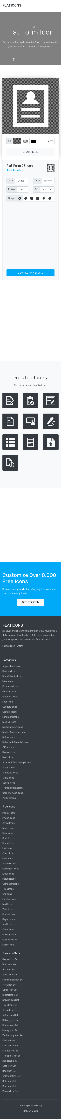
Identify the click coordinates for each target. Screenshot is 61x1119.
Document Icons (10, 868)
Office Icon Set (9, 990)
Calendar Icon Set (11, 1076)
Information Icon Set (12, 979)
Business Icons (10, 939)
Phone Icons (8, 818)
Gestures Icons (10, 712)
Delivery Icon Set (10, 1020)
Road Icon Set (9, 1060)
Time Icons (8, 889)
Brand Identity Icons (12, 676)
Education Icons (10, 686)
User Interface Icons (12, 793)
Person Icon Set (10, 1091)
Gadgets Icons (9, 706)
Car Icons (7, 894)
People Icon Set (10, 959)
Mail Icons (7, 904)
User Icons (7, 833)
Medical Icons (9, 722)
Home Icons (8, 843)
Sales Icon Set (9, 974)
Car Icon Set (8, 1040)
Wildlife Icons (9, 798)
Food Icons (7, 701)
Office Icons (8, 747)
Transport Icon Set (11, 1055)
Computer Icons (10, 884)
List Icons (7, 848)
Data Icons (7, 681)
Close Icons (8, 929)
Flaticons (11, 5)
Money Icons (8, 828)
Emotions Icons (10, 696)
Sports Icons (8, 782)
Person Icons (9, 878)
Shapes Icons (9, 767)
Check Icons (8, 853)
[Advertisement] (30, 234)
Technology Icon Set (12, 1035)
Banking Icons (9, 671)
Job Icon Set (8, 969)
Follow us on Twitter (12, 646)
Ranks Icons (8, 757)
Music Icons (8, 944)
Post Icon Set (9, 964)
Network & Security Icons (15, 742)
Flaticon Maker (30, 1111)
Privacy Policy (35, 1105)
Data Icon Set (9, 1081)
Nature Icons (8, 737)
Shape (11, 198)
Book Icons (8, 838)
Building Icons (9, 934)
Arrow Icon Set (10, 1010)
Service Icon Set (10, 1000)
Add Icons (7, 924)
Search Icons (9, 863)
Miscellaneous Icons (12, 727)
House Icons (8, 914)
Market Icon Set (10, 1045)
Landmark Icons (10, 717)
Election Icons (9, 691)
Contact (23, 1105)
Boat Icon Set (9, 1086)
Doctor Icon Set (10, 1025)
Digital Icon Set (10, 995)
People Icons (8, 752)
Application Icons (11, 666)
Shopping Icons (10, 772)
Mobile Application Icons (14, 732)
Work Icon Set (9, 984)
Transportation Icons (13, 788)
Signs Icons (8, 777)
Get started (30, 602)
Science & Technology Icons (16, 762)
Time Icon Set (9, 1005)
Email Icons (8, 873)
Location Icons (9, 899)
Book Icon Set (9, 1071)
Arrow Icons (8, 823)
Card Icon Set (9, 1066)
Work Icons (8, 909)
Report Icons (8, 919)
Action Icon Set (10, 1015)
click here (45, 131)
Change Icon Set (10, 1050)
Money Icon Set (10, 1030)
